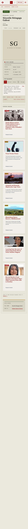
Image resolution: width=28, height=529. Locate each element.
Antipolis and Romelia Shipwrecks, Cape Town (13, 186)
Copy (23, 86)
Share (23, 28)
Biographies (7, 6)
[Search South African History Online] (11, 2)
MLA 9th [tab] (18, 82)
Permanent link (17, 28)
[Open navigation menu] (25, 2)
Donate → (5, 296)
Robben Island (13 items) (17, 308)
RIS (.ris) (18, 97)
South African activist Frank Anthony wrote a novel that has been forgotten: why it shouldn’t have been (14, 126)
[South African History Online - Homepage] (2, 2)
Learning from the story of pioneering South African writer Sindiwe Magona (14, 250)
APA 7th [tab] (5, 82)
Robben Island (14, 6)
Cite (8, 28)
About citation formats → (19, 99)
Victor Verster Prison (12, 153)
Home (2, 6)
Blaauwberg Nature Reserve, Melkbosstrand (13, 218)
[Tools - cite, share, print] (14, 2)
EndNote (5, 99)
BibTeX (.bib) (10, 97)
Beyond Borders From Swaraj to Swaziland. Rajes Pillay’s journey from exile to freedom (14, 279)
